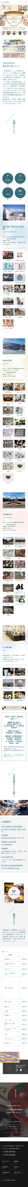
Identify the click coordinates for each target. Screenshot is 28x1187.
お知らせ (16, 1167)
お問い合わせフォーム (14, 1126)
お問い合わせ (17, 1173)
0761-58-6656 (10, 1152)
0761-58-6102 (11, 526)
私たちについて (6, 1162)
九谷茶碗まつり (6, 1173)
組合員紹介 (5, 1167)
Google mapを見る (11, 238)
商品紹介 (16, 1162)
